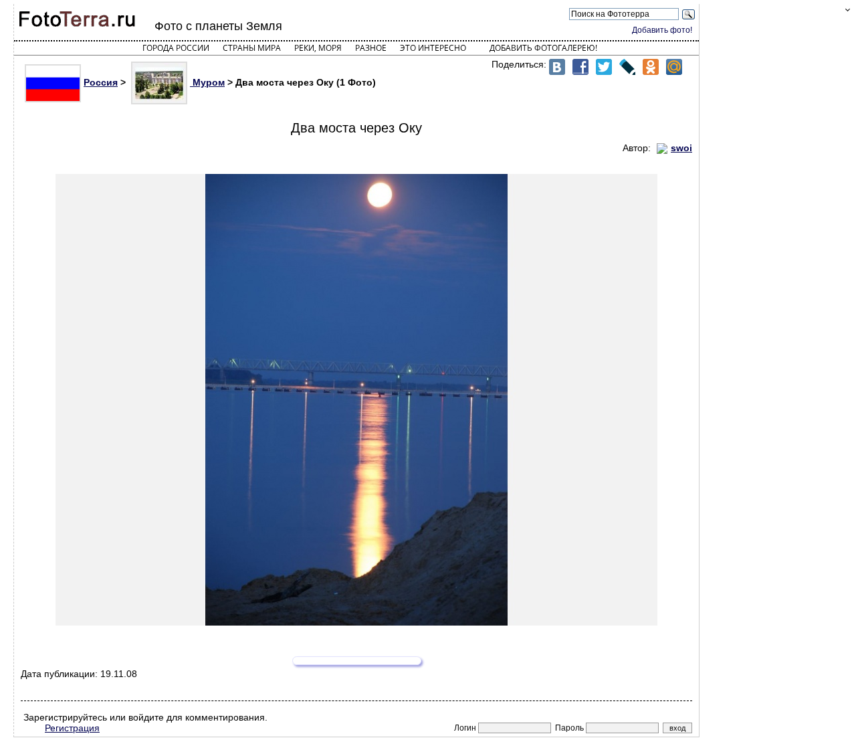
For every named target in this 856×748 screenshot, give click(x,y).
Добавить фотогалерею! (543, 48)
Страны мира (252, 48)
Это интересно (433, 48)
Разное (371, 48)
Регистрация (72, 728)
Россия (101, 82)
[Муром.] (356, 400)
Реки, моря (318, 48)
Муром (207, 82)
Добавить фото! (662, 30)
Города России (175, 48)
